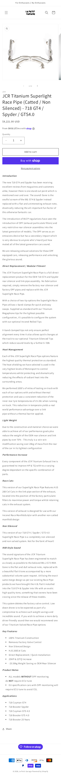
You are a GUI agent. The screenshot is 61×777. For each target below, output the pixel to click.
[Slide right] (37, 85)
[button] (6, 12)
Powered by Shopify (40, 771)
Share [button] (9, 728)
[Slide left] (23, 85)
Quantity (6, 134)
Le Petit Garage (25, 771)
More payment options (30, 168)
